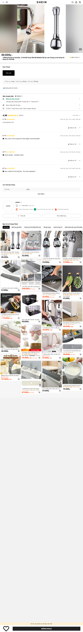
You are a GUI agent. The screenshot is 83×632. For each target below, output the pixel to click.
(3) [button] (75, 144)
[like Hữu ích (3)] (68, 144)
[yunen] (8, 206)
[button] (3, 2)
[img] (31, 350)
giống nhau (46, 629)
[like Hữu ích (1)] (69, 160)
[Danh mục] (7, 2)
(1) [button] (75, 160)
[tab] (6, 227)
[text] (41, 122)
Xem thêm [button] (75, 115)
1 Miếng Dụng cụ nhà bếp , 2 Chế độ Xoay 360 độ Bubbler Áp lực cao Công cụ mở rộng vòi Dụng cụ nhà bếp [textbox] (33, 58)
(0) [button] (75, 128)
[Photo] (16, 206)
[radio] (9, 73)
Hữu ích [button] (72, 128)
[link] (72, 2)
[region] (41, 114)
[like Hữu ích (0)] (68, 128)
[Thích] (6, 629)
